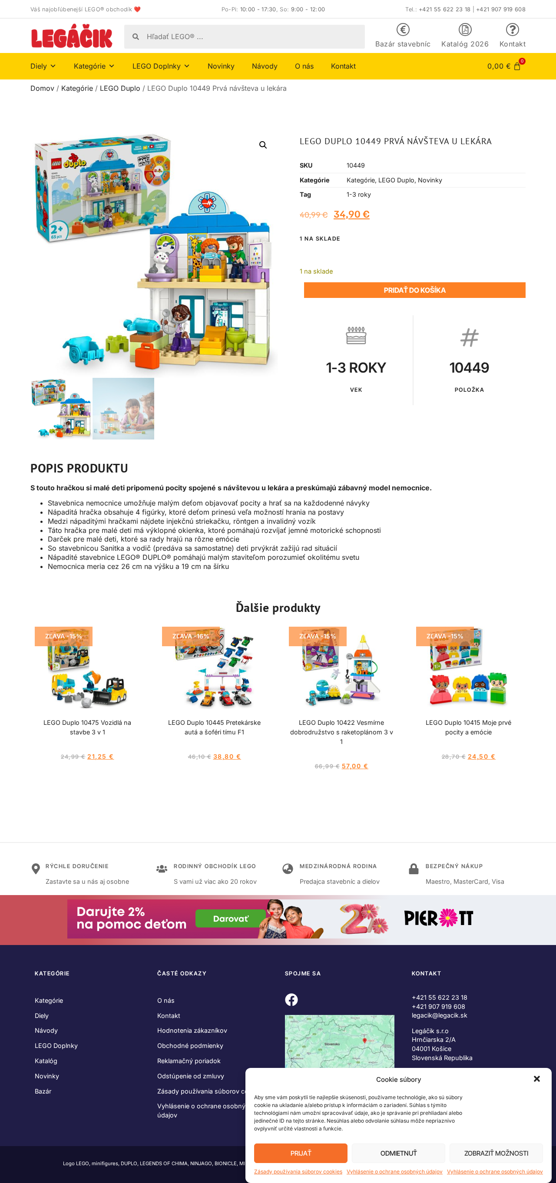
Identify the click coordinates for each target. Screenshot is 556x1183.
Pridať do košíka (415, 290)
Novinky (221, 66)
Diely (42, 1015)
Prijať (301, 1153)
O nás (304, 66)
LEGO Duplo (120, 88)
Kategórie (77, 88)
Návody (265, 66)
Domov (42, 88)
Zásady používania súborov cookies (298, 1171)
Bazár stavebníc (403, 44)
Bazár (43, 1091)
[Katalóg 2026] (465, 29)
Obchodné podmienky (190, 1045)
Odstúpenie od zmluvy (190, 1076)
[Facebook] (291, 999)
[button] (538, 1079)
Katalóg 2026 (465, 44)
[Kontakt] (512, 29)
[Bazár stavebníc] (403, 29)
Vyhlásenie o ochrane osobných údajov (395, 1171)
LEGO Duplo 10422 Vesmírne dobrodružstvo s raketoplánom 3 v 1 (341, 732)
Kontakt (513, 44)
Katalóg (46, 1060)
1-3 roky (359, 194)
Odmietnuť (399, 1153)
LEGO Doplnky (56, 1045)
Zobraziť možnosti (496, 1153)
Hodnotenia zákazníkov (192, 1030)
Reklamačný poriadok (189, 1060)
